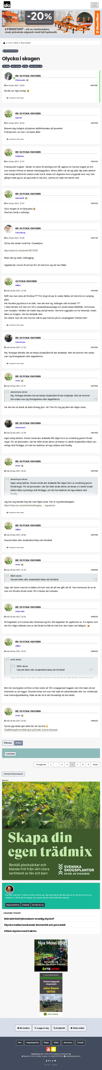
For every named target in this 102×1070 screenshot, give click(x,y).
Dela (19, 743)
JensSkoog (21, 233)
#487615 (94, 161)
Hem (20, 1043)
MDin (19, 285)
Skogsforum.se (36, 1054)
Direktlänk (11, 754)
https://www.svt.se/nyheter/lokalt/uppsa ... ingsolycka (29, 505)
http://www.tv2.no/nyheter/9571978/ (21, 250)
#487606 (94, 123)
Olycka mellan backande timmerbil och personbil (34, 925)
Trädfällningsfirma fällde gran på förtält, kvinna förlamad (30, 730)
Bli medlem (24, 1028)
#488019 (94, 651)
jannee (19, 118)
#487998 (94, 535)
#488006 (94, 570)
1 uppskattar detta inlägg (16, 98)
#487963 (94, 386)
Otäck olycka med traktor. (20, 931)
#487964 (94, 433)
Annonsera (68, 1043)
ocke (18, 381)
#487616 (94, 203)
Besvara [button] (8, 743)
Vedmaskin (21, 80)
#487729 (94, 238)
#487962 (94, 347)
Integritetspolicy (32, 1043)
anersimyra (21, 342)
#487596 (93, 85)
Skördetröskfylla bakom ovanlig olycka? (29, 918)
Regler (46, 1043)
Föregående (41, 764)
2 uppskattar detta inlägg (16, 512)
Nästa (95, 764)
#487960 (94, 291)
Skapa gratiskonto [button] (12, 905)
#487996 (94, 471)
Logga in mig (43, 1028)
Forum (10, 43)
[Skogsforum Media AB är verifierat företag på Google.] (70, 1054)
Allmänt (16, 43)
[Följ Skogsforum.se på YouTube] (48, 1049)
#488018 (94, 617)
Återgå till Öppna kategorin (14, 774)
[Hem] (4, 43)
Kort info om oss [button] (38, 905)
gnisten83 (20, 198)
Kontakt (80, 1043)
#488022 (94, 721)
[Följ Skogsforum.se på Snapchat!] (53, 1049)
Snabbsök (25, 905)
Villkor (56, 1043)
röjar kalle (20, 611)
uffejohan (20, 156)
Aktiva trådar (78, 1028)
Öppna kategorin (26, 43)
